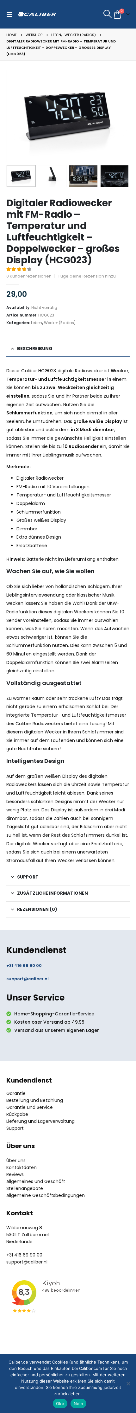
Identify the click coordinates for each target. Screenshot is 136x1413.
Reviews (15, 1174)
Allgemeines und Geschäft (35, 1181)
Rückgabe (17, 1114)
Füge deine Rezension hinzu (87, 276)
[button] (11, 14)
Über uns (16, 1160)
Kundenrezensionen (29, 276)
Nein (78, 1403)
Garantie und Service (29, 1107)
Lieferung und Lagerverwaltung (40, 1121)
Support (15, 1128)
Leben (36, 322)
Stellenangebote (24, 1188)
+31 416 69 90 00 (24, 965)
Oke (60, 1403)
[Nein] (128, 1383)
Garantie (16, 1093)
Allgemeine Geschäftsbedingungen (45, 1195)
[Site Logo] (37, 14)
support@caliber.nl (27, 979)
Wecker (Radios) (60, 322)
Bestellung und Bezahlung (34, 1100)
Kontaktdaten (21, 1167)
